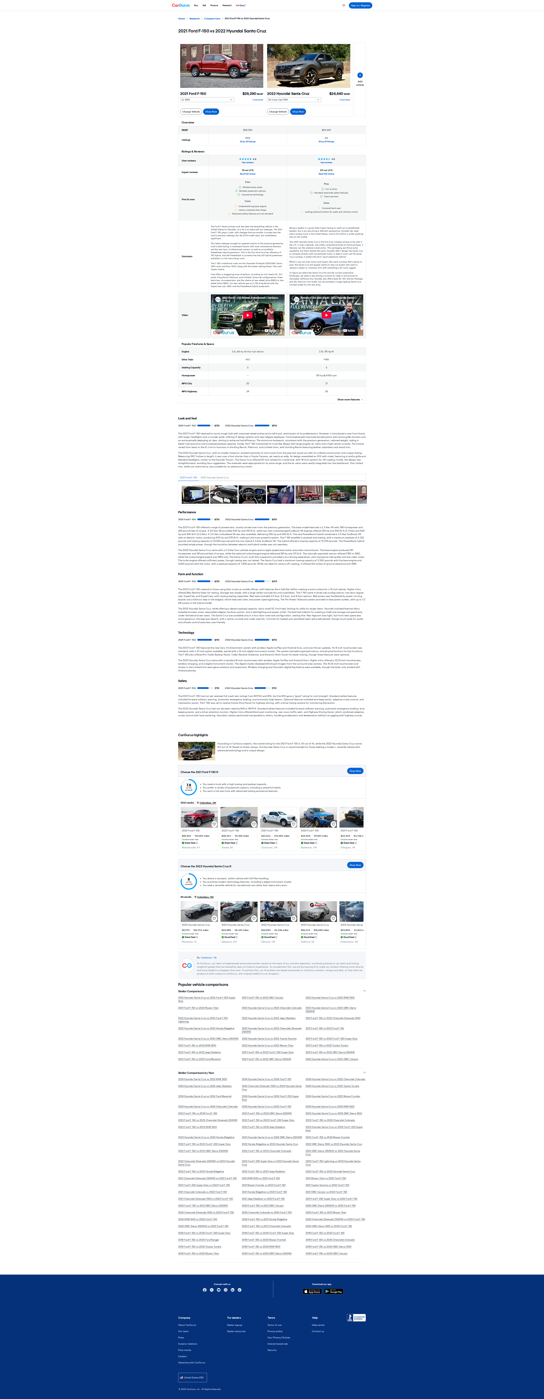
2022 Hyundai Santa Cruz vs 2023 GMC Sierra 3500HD (331, 1009)
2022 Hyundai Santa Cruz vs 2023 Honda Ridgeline (206, 1028)
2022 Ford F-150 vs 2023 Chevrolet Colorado (266, 1150)
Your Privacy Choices (279, 1337)
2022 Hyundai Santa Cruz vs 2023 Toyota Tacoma (269, 1038)
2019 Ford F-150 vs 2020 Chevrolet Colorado (330, 1239)
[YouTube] (218, 1291)
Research (195, 18)
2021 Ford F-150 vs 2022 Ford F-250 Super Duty (268, 1052)
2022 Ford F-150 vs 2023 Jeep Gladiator (263, 1171)
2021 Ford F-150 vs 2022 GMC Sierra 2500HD (330, 1052)
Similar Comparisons (191, 991)
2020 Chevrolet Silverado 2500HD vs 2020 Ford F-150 (335, 1219)
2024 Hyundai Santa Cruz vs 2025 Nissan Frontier (333, 1096)
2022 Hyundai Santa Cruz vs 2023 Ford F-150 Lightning (203, 1020)
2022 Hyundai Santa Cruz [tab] (215, 477)
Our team (183, 1331)
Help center (318, 1325)
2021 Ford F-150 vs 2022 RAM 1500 (197, 1045)
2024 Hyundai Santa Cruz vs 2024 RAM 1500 (330, 1106)
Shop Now (211, 111)
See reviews (248, 162)
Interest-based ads (278, 1343)
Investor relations (188, 1343)
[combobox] (192, 1377)
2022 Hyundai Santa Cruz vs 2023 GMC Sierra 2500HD (208, 1038)
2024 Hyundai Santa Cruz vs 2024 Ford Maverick (205, 1096)
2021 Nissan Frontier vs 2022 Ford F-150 (264, 1185)
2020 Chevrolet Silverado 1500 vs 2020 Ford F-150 (206, 1212)
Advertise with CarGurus (191, 1362)
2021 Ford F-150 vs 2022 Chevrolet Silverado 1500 (333, 1018)
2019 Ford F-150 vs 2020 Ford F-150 (325, 1232)
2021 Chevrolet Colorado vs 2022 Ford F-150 (202, 1191)
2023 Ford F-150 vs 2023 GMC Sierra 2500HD (267, 1113)
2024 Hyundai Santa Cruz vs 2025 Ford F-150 (266, 1106)
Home (181, 18)
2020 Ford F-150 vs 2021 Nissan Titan (326, 1212)
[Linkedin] (232, 1291)
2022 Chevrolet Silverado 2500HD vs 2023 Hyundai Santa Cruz (206, 1163)
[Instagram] (225, 1291)
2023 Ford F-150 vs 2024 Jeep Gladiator (263, 1127)
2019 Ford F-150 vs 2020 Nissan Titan (198, 1253)
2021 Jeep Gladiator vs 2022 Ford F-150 (263, 1198)
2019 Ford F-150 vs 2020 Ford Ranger (198, 1239)
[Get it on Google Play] (333, 1292)
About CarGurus (187, 1325)
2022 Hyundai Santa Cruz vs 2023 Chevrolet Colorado (272, 1007)
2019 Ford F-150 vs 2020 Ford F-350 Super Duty (204, 1232)
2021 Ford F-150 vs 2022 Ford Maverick (199, 1059)
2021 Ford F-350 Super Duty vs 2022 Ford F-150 (332, 1198)
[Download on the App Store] (312, 1292)
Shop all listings (248, 141)
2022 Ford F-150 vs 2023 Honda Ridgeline (201, 1171)
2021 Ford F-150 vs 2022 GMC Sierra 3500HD (266, 1059)
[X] (211, 1291)
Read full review (247, 174)
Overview (258, 99)
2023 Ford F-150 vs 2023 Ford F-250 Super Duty (268, 1120)
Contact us (318, 1331)
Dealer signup (234, 1325)
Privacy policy (275, 1331)
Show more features (348, 399)
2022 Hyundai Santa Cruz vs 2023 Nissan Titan (268, 1045)
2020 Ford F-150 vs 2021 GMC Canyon (263, 1205)
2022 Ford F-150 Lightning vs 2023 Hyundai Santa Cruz (333, 1163)
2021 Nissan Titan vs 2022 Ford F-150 (326, 1178)
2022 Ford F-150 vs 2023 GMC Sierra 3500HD (203, 1150)
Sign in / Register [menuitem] (360, 5)
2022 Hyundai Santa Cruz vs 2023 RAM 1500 (330, 997)
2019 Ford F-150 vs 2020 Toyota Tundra (199, 1246)
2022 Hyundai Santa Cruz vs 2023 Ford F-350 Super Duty (207, 999)
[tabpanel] (272, 495)
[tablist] (272, 477)
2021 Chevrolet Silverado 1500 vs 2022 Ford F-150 (205, 1198)
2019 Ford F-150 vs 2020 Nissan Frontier (264, 1239)
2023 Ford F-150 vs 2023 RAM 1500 (197, 1127)
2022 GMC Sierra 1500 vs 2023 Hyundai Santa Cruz (334, 1144)
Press (181, 1337)
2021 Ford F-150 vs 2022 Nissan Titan (198, 1007)
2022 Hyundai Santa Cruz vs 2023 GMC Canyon (332, 1059)
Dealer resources (236, 1331)
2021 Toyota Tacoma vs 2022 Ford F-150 (327, 1185)
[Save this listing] (214, 824)
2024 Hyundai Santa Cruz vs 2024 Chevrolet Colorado (208, 1106)
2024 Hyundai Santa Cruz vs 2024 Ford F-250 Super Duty (270, 1098)
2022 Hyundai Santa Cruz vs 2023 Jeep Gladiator (269, 1018)
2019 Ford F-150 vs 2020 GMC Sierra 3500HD (267, 1253)
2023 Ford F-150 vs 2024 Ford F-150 (197, 1113)
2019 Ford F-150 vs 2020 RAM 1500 (261, 1246)
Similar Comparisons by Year (196, 1073)
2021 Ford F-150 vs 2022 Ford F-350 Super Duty (332, 1038)
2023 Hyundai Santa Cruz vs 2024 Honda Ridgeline (206, 1137)
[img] (197, 843)
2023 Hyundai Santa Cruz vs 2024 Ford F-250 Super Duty (334, 1129)
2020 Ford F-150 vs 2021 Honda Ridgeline (264, 1219)
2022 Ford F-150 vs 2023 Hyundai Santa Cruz (330, 1171)
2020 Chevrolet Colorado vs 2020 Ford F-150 (267, 1212)
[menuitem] (196, 5)
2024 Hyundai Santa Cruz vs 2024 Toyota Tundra (332, 1086)
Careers (182, 1356)
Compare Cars (212, 18)
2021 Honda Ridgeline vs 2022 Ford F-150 (264, 1191)
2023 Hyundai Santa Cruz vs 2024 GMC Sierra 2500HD (272, 1137)
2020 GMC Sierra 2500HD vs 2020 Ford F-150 (331, 1205)
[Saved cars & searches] (344, 5)
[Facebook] (205, 1291)
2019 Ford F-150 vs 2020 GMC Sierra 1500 (329, 1246)
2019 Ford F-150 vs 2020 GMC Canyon (327, 1253)
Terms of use (275, 1325)
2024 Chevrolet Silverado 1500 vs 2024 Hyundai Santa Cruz (272, 1088)
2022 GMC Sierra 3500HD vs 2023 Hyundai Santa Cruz (333, 1152)
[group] (195, 495)
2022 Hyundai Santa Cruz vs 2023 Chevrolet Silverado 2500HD (272, 1030)
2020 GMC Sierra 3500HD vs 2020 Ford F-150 (203, 1226)
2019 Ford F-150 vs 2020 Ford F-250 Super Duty (268, 1232)
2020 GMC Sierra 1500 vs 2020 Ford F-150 (329, 1226)
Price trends (184, 1350)
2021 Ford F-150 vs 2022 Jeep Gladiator (199, 1052)
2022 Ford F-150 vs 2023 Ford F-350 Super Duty (204, 1144)
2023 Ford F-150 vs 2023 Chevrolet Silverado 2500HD (208, 1120)
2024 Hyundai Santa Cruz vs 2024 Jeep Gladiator (205, 1086)
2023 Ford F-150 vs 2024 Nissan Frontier (328, 1137)
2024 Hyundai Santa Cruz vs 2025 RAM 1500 (202, 1079)
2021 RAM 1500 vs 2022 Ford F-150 (261, 1178)
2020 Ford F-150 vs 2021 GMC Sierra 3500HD (203, 1205)
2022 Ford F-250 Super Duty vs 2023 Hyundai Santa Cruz (270, 1163)
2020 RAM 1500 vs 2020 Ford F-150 (197, 1219)
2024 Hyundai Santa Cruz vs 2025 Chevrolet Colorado (335, 1079)
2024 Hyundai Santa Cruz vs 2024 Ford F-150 (266, 1079)
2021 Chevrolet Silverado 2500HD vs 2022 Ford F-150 (207, 1178)
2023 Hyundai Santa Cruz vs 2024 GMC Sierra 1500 (334, 1113)
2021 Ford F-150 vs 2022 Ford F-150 (325, 1028)
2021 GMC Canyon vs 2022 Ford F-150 (326, 1191)
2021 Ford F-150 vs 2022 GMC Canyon (263, 997)
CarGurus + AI (208, 957)
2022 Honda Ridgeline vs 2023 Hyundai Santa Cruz (270, 1144)
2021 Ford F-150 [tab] (188, 477)
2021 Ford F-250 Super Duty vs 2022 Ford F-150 (204, 1185)
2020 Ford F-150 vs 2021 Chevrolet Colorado (266, 1226)
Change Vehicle (191, 111)
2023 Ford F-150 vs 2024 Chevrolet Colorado (330, 1120)
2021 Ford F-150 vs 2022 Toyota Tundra (327, 1045)
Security (272, 1350)
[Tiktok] (239, 1291)
